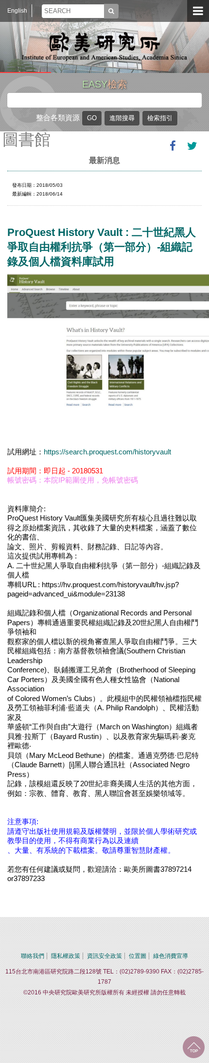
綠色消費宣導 (170, 956)
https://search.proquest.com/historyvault (107, 452)
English (17, 10)
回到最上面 (194, 1047)
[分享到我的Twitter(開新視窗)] (192, 146)
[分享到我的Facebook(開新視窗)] (172, 146)
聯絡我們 (32, 956)
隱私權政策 (65, 956)
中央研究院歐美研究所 (104, 46)
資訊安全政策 (104, 956)
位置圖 (137, 956)
